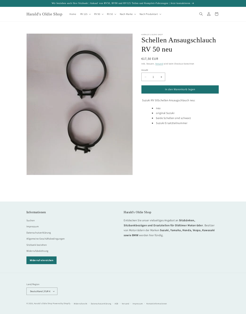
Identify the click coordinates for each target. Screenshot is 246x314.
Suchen (30, 220)
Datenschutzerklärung (38, 232)
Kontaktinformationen (156, 303)
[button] (85, 14)
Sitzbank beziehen (36, 244)
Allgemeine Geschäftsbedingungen (45, 238)
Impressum (32, 226)
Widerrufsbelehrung (37, 250)
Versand (159, 63)
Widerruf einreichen (41, 260)
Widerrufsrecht (80, 303)
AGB (116, 303)
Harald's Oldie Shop (43, 303)
